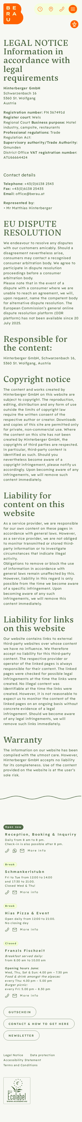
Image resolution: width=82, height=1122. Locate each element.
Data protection (42, 1055)
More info (37, 850)
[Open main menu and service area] (73, 9)
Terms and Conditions (20, 1065)
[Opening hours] (40, 9)
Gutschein (20, 1012)
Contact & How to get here (39, 1024)
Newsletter (21, 1035)
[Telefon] (62, 9)
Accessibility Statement (22, 1060)
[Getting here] (51, 9)
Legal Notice (13, 1055)
